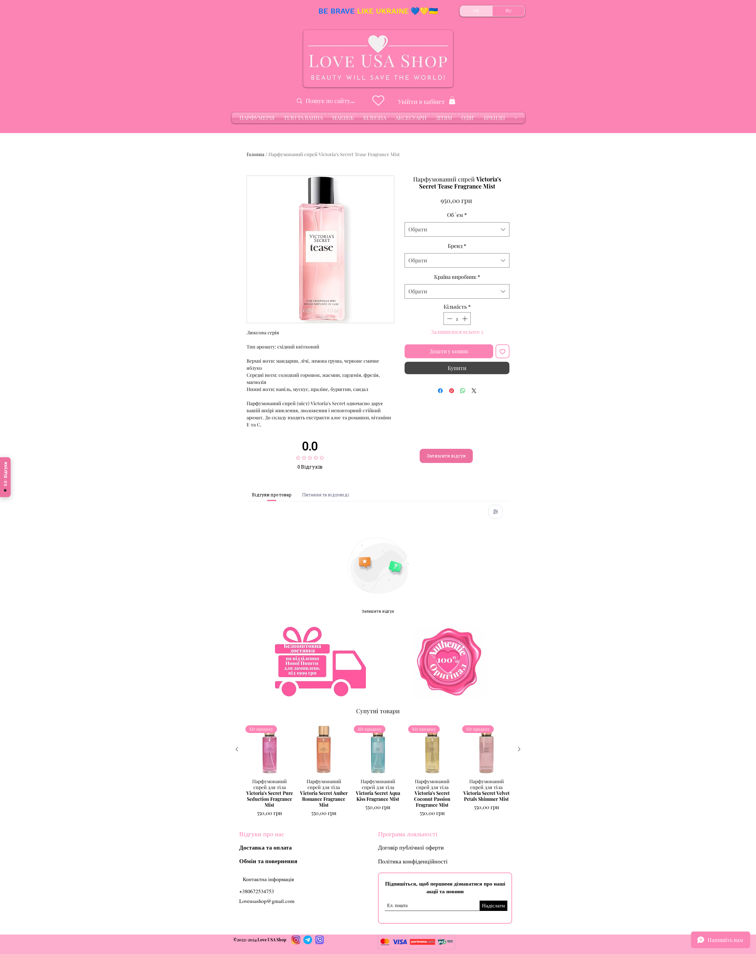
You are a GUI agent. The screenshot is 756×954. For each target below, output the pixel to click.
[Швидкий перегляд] (324, 749)
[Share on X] (474, 390)
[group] (378, 771)
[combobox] (457, 229)
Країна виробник (457, 276)
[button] (452, 100)
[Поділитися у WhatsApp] (462, 390)
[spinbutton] (457, 318)
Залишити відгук (446, 456)
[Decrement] (449, 318)
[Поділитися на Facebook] (440, 390)
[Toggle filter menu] (495, 511)
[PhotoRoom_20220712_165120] (319, 939)
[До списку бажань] (502, 351)
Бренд (457, 245)
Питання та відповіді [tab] (325, 495)
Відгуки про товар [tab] (271, 495)
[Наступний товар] (519, 749)
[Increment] (465, 318)
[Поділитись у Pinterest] (451, 390)
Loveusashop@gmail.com (266, 900)
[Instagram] (295, 939)
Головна (255, 154)
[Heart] (378, 101)
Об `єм (457, 214)
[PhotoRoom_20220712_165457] (307, 939)
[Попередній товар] (236, 749)
